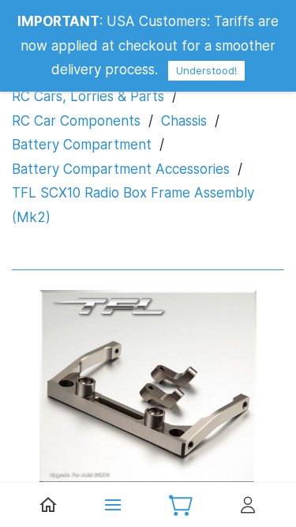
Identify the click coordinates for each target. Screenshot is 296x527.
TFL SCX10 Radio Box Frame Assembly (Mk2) (133, 205)
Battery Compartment (82, 144)
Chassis (184, 121)
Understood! (206, 70)
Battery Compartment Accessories (121, 169)
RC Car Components (76, 121)
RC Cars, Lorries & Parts (88, 96)
